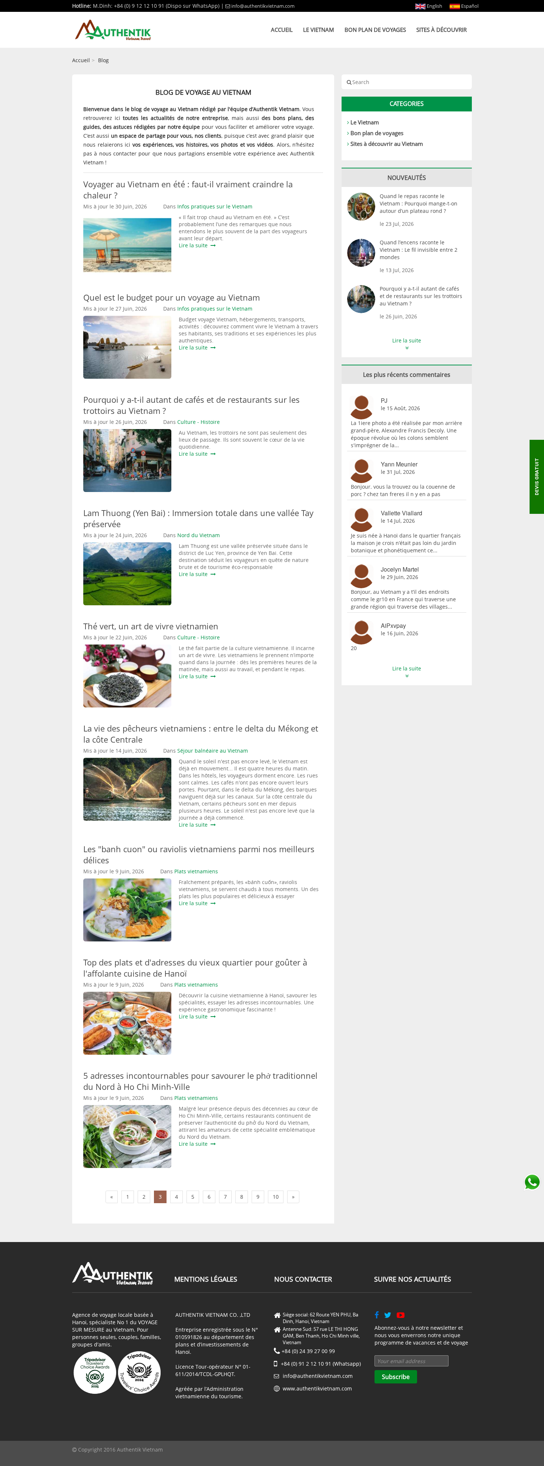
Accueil (282, 29)
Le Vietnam (318, 29)
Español (469, 6)
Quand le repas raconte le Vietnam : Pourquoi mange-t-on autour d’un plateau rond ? (418, 203)
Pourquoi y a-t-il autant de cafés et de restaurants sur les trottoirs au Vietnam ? (421, 296)
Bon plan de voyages (375, 29)
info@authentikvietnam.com (263, 6)
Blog (103, 60)
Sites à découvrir (441, 29)
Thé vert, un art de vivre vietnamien (150, 626)
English (434, 6)
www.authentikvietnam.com (317, 1388)
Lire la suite (195, 245)
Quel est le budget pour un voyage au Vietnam (173, 297)
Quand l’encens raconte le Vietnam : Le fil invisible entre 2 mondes (418, 250)
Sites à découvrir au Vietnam (386, 143)
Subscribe (396, 1377)
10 (276, 1196)
